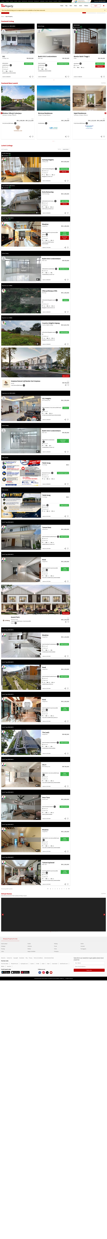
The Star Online (4, 963)
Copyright (15, 958)
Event (80, 5)
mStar (19, 1)
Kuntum (50, 1)
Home (61, 5)
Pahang (55, 943)
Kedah (29, 943)
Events (11, 1)
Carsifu (32, 963)
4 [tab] (55, 932)
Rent (71, 5)
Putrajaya (56, 951)
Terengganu (83, 949)
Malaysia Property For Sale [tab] (10, 939)
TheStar (7, 1)
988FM (59, 1)
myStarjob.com (24, 963)
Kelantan (30, 946)
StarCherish (24, 1)
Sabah (82, 943)
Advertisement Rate (49, 958)
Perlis (55, 949)
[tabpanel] (18, 52)
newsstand (54, 963)
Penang (3, 949)
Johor (2, 951)
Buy (66, 5)
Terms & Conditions (38, 958)
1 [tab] (54, 80)
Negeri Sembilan (31, 951)
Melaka (29, 949)
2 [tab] (54, 141)
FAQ (26, 958)
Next (105, 113)
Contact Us (9, 958)
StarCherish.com (64, 963)
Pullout (86, 5)
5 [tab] (57, 932)
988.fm (2, 966)
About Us (3, 958)
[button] (66, 149)
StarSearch (36, 1)
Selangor (3, 946)
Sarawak (83, 946)
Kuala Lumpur (4, 943)
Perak (55, 946)
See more (103, 83)
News (75, 5)
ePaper (2, 1)
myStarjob (42, 1)
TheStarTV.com (14, 963)
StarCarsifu (30, 1)
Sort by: (59, 149)
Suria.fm (9, 966)
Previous (1, 113)
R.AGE (15, 1)
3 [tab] (54, 932)
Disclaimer (21, 958)
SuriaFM (55, 1)
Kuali (47, 1)
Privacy (30, 958)
